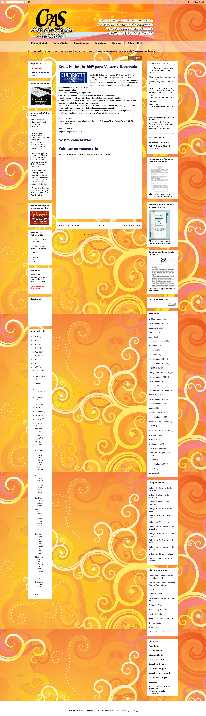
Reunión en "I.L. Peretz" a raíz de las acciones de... (39, 567)
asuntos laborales (157, 341)
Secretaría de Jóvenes (159, 421)
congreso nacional (157, 412)
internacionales (155, 435)
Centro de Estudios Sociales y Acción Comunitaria (162, 583)
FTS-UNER (154, 368)
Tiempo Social (155, 623)
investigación (154, 439)
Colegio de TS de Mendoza (161, 554)
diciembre (40, 370)
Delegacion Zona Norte (159, 372)
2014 (36, 344)
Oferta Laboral (39, 444)
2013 (36, 348)
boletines (153, 355)
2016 (36, 336)
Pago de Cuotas (60, 43)
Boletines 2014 (135, 43)
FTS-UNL (153, 426)
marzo (39, 419)
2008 (36, 367)
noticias (152, 350)
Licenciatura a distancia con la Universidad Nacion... (39, 484)
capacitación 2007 (157, 464)
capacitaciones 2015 (158, 417)
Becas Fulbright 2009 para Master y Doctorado (39, 543)
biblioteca (153, 346)
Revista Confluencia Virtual (161, 618)
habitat (152, 468)
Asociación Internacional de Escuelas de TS (161, 577)
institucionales (155, 319)
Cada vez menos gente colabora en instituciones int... (39, 519)
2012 (36, 352)
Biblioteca (116, 43)
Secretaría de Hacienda (159, 430)
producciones (155, 444)
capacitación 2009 (157, 323)
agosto (39, 397)
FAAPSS (152, 332)
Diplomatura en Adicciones (39, 501)
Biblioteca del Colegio (39, 585)
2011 (35, 356)
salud (151, 337)
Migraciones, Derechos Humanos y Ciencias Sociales (39, 461)
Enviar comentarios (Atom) (105, 235)
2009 (36, 363)
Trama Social (154, 627)
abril (38, 415)
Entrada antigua (132, 225)
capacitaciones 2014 (158, 403)
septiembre (40, 391)
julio (38, 404)
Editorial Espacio (156, 589)
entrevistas (153, 395)
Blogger (136, 710)
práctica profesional (157, 448)
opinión (152, 386)
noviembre (40, 377)
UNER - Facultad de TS (159, 632)
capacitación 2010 (157, 363)
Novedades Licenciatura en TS (39, 433)
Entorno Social (155, 594)
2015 (36, 340)
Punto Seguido (155, 614)
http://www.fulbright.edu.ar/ (69, 113)
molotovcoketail (108, 710)
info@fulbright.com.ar (110, 113)
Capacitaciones (81, 43)
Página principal (39, 43)
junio (38, 408)
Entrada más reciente (69, 225)
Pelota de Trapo (156, 605)
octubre (39, 383)
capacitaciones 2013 (158, 377)
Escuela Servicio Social (159, 390)
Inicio (102, 225)
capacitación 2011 (157, 381)
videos (152, 408)
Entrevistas (100, 43)
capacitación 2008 (74, 132)
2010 (36, 359)
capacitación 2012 (157, 399)
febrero (39, 423)
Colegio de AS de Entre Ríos (161, 522)
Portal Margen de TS (158, 609)
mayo (38, 411)
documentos (154, 328)
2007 (36, 595)
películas (153, 473)
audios (152, 459)
